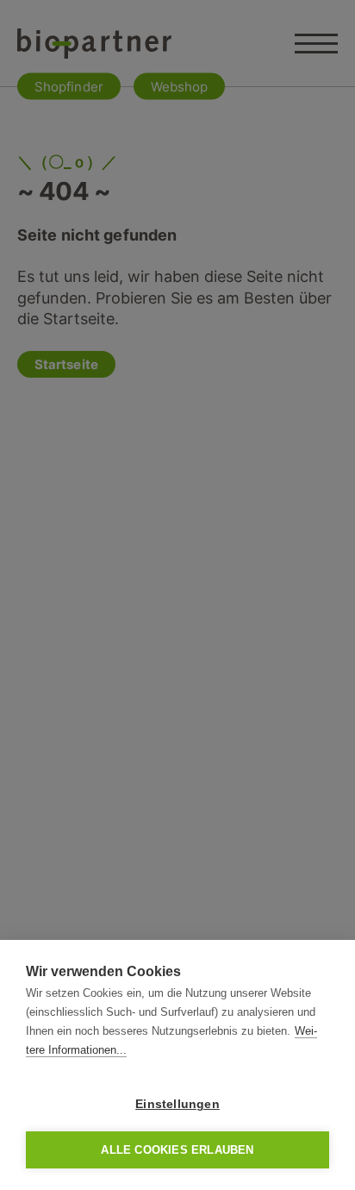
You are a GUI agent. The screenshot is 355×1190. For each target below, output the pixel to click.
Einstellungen (177, 1104)
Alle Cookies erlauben (177, 1149)
